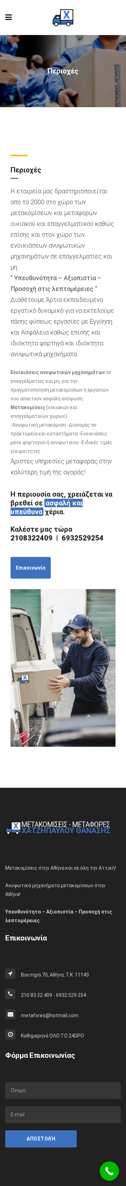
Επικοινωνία (31, 568)
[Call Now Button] (109, 1171)
